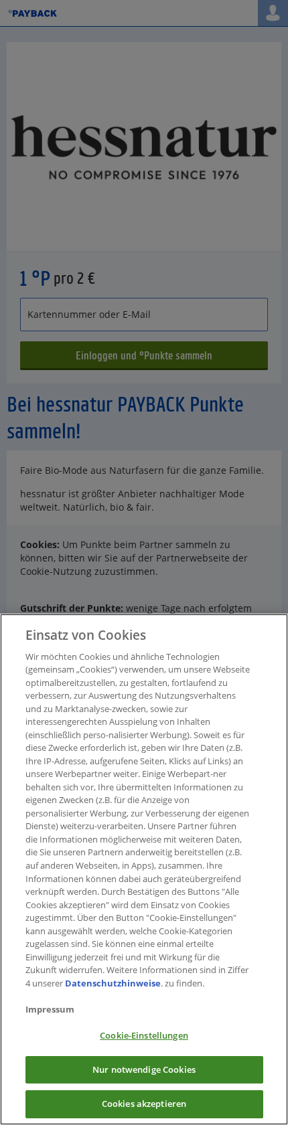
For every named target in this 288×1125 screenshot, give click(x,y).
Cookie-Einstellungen (144, 1035)
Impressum (49, 1009)
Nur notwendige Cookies (144, 1069)
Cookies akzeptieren (144, 1104)
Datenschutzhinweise (113, 983)
